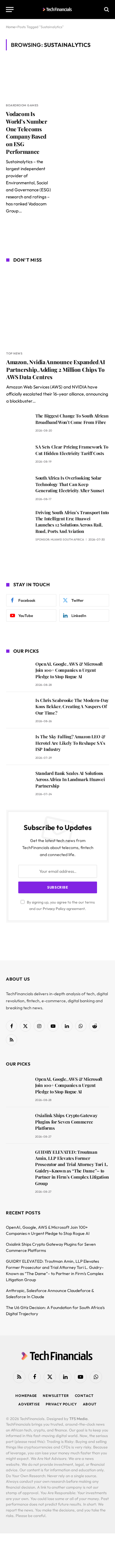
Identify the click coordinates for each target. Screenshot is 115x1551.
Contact (84, 1395)
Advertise (29, 1404)
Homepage (26, 1395)
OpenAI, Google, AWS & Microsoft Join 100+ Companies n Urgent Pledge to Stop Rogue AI (69, 670)
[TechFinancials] (57, 9)
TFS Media (78, 1418)
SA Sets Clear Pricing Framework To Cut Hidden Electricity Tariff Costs (71, 450)
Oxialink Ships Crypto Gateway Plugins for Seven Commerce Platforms (66, 1121)
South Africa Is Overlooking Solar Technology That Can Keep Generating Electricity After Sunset (69, 484)
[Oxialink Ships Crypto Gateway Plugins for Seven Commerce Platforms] (18, 1124)
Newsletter (56, 1395)
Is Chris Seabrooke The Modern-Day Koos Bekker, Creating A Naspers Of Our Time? (72, 706)
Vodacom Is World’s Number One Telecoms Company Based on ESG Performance (26, 132)
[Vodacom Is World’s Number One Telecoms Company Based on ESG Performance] (30, 80)
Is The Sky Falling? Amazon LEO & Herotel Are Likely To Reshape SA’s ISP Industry (70, 743)
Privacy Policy (54, 908)
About (90, 1404)
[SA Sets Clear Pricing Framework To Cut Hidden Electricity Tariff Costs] (18, 455)
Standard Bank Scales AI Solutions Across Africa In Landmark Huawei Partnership (70, 779)
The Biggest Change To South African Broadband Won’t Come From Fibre (72, 419)
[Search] (106, 9)
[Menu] (10, 9)
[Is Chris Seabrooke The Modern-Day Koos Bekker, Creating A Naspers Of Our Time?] (18, 708)
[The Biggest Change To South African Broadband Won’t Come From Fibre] (18, 424)
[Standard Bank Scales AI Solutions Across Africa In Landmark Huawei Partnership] (18, 781)
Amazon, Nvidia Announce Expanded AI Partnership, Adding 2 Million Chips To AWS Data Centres (55, 369)
